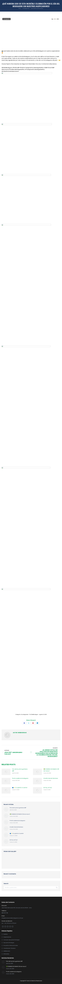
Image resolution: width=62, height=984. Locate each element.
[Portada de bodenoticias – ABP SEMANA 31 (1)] (50, 857)
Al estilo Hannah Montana (51, 778)
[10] (7, 857)
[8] (38, 857)
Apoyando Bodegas (8, 942)
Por (33, 714)
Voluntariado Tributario (9, 948)
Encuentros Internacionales (10, 945)
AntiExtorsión (6, 951)
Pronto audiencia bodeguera (20, 778)
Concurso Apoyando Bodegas (11, 940)
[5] (25, 863)
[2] (19, 857)
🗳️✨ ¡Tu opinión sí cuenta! (19, 787)
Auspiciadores (7, 937)
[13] (13, 857)
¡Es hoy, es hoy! (48, 787)
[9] (7, 863)
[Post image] (6, 772)
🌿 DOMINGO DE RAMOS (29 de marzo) (51, 770)
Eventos (5, 934)
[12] (25, 857)
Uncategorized (6, 19)
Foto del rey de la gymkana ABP (19, 770)
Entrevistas (6, 954)
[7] (13, 863)
